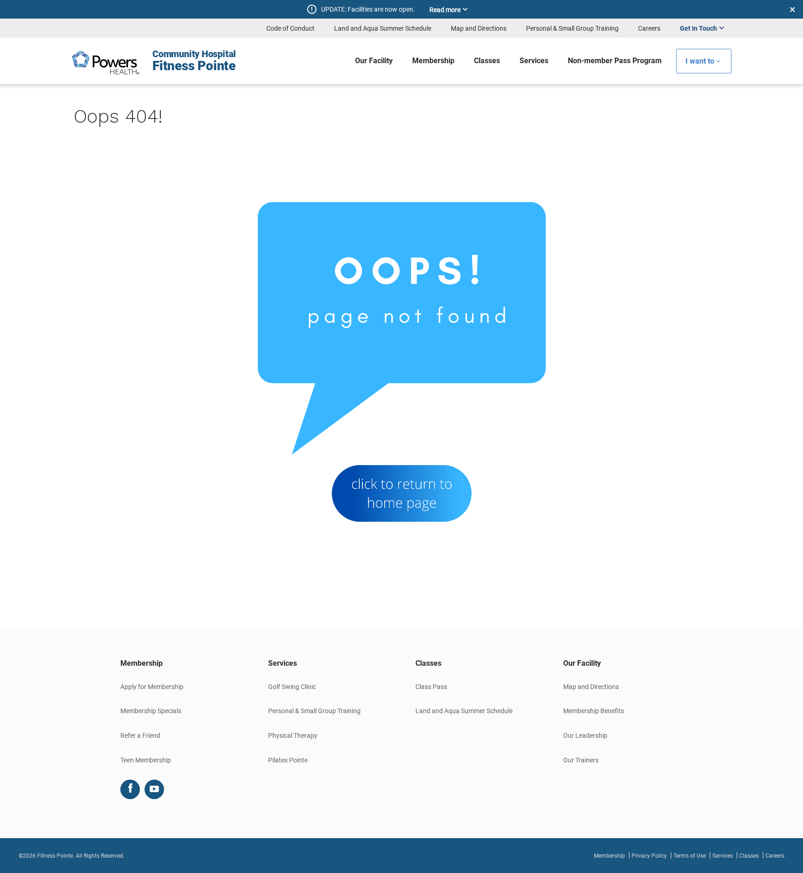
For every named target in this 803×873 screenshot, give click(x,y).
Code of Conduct (290, 28)
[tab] (180, 663)
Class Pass (431, 686)
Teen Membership (145, 760)
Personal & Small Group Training (572, 28)
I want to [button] (699, 61)
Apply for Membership (152, 686)
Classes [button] (428, 663)
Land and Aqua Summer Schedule (382, 28)
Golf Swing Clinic (292, 686)
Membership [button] (141, 663)
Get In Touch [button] (698, 28)
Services (722, 856)
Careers (649, 28)
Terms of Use (689, 856)
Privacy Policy (649, 856)
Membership (609, 856)
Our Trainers (581, 760)
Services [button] (282, 663)
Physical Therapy (292, 735)
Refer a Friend (140, 735)
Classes (749, 856)
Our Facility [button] (582, 663)
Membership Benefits (593, 711)
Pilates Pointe (288, 760)
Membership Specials (150, 711)
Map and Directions (479, 28)
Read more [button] (445, 9)
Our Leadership (585, 735)
